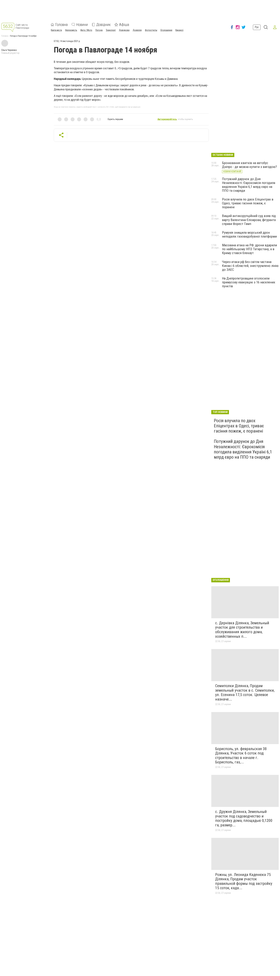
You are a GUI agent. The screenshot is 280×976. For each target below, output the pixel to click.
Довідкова (124, 30)
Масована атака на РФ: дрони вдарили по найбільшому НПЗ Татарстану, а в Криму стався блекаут (249, 249)
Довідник (103, 24)
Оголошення (166, 30)
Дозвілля (137, 30)
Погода (99, 30)
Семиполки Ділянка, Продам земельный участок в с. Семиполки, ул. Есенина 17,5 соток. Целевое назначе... (244, 693)
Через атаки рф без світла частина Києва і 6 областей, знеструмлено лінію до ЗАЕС (250, 266)
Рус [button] (257, 27)
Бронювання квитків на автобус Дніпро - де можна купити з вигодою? (249, 165)
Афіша (124, 24)
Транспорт (111, 30)
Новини (82, 24)
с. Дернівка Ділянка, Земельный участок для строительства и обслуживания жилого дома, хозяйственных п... (242, 630)
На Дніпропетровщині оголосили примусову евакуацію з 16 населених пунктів (248, 282)
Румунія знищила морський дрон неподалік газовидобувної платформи (249, 234)
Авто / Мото (86, 30)
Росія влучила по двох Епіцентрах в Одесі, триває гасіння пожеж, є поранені (247, 203)
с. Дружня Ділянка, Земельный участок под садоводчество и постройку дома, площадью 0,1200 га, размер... (243, 818)
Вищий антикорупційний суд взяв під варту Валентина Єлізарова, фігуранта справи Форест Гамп (249, 220)
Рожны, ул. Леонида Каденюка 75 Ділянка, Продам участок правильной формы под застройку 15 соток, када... (243, 881)
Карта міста (56, 30)
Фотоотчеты (151, 30)
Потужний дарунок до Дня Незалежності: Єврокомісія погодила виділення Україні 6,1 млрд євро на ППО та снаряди (248, 185)
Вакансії (179, 30)
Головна (61, 24)
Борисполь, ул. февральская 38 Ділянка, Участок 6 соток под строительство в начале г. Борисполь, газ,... (241, 756)
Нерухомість (71, 30)
